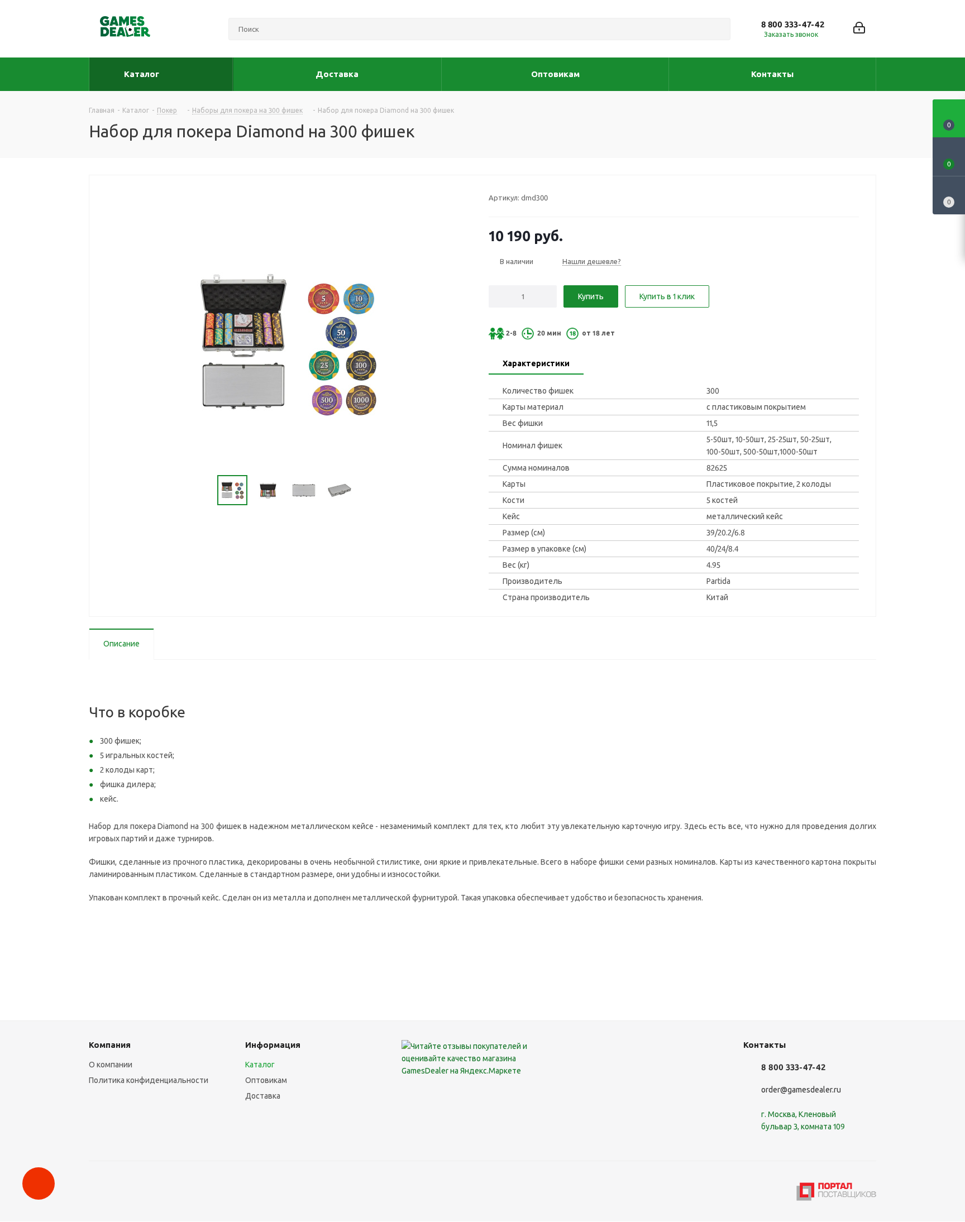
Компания (110, 1045)
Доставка (262, 1095)
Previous (204, 490)
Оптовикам (266, 1080)
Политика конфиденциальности (148, 1080)
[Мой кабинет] (859, 28)
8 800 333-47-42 (792, 24)
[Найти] (717, 29)
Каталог (260, 1064)
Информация (272, 1045)
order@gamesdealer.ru (801, 1089)
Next (367, 490)
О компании (110, 1064)
